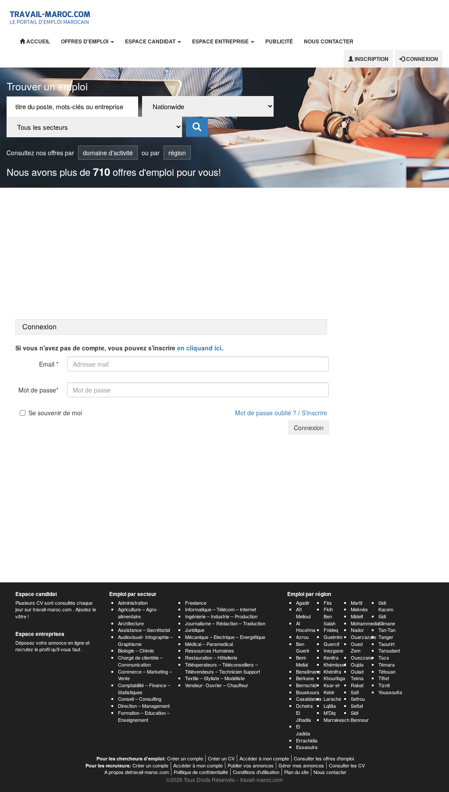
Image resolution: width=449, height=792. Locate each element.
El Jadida (303, 730)
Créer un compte (185, 758)
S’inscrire (314, 412)
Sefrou (358, 698)
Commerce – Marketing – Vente (145, 675)
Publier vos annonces (251, 765)
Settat (357, 705)
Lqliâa (330, 705)
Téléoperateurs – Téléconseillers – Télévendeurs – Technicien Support (222, 668)
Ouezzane (362, 657)
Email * (48, 364)
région (177, 152)
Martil (356, 602)
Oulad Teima (357, 675)
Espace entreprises (39, 634)
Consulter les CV (347, 765)
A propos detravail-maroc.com (136, 771)
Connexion (421, 59)
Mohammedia (365, 623)
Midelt (357, 616)
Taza (383, 657)
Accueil (37, 41)
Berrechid (306, 685)
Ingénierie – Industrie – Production (221, 616)
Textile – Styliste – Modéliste (215, 677)
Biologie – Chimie (136, 650)
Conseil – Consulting (139, 698)
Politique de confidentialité (201, 771)
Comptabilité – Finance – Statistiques (144, 688)
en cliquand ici (199, 347)
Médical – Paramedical (209, 643)
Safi (355, 692)
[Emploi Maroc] (51, 16)
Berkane (305, 677)
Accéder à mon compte (264, 758)
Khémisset (335, 664)
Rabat (357, 685)
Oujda (357, 664)
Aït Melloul (303, 613)
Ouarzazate (363, 636)
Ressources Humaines (209, 650)
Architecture (131, 623)
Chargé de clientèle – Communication (140, 661)
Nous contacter (328, 41)
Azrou (302, 636)
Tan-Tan (387, 629)
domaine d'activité (108, 152)
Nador (357, 629)
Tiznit (384, 685)
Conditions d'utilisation (256, 771)
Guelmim (333, 636)
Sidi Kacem (385, 606)
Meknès (359, 609)
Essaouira (306, 746)
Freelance (196, 602)
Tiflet (383, 677)
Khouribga (334, 677)
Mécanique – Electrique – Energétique (225, 636)
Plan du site (296, 771)
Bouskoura (307, 692)
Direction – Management (144, 705)
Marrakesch (336, 719)
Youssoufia (390, 692)
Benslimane (308, 671)
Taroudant (389, 650)
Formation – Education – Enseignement (144, 716)
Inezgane (333, 650)
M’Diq (329, 712)
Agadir (303, 602)
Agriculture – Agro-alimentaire (138, 613)
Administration (133, 602)
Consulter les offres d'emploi (324, 758)
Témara (386, 664)
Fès (328, 602)
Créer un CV (221, 758)
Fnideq (331, 629)
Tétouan (387, 671)
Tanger (385, 636)
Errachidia (306, 740)
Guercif (331, 643)
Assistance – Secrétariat (144, 629)
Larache (332, 698)
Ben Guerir (303, 647)
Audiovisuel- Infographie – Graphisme (145, 640)
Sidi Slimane (386, 620)
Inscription (370, 59)
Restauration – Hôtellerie (211, 657)
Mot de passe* (38, 389)
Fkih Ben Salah (329, 616)
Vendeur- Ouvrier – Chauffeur (216, 685)
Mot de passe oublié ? (265, 412)
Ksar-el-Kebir (332, 688)
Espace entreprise (221, 41)
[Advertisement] (224, 253)
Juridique (194, 629)
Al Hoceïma (305, 627)
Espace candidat (151, 41)
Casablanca (308, 698)
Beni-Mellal (302, 661)
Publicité (279, 41)
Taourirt (386, 643)
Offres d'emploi (85, 41)
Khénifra (332, 671)
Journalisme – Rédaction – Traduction (225, 623)
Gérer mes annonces (301, 765)
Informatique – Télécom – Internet (220, 609)
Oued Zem (357, 647)
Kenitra (331, 657)
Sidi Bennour (360, 716)
